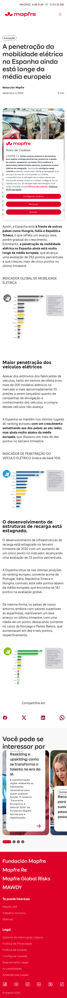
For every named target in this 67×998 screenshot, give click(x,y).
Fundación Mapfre (24, 861)
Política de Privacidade (17, 943)
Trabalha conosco (14, 913)
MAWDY (12, 887)
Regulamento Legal (15, 962)
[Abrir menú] (60, 14)
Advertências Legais (15, 975)
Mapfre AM (9, 906)
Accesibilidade (11, 968)
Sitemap (7, 919)
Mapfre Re (14, 870)
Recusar (33, 204)
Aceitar (34, 212)
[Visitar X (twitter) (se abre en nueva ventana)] (50, 985)
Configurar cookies (33, 196)
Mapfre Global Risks (26, 879)
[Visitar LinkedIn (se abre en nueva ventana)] (39, 985)
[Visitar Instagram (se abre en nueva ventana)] (27, 985)
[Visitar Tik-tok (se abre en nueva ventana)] (62, 985)
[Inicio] (6, 14)
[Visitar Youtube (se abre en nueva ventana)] (16, 985)
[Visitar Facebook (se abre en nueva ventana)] (4, 985)
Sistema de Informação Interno (22, 937)
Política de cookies (14, 950)
